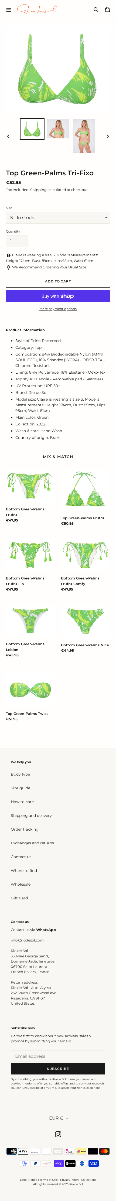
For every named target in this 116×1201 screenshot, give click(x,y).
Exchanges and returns (32, 843)
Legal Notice (28, 1180)
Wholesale (20, 884)
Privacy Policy (70, 1180)
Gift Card (19, 898)
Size (9, 208)
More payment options (58, 309)
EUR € (56, 1118)
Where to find (24, 870)
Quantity (13, 231)
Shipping (38, 189)
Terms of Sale (49, 1180)
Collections (88, 1180)
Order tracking (25, 829)
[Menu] (8, 9)
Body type (20, 774)
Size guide (20, 788)
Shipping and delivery (31, 815)
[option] (32, 129)
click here (93, 1088)
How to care (22, 801)
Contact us (21, 856)
